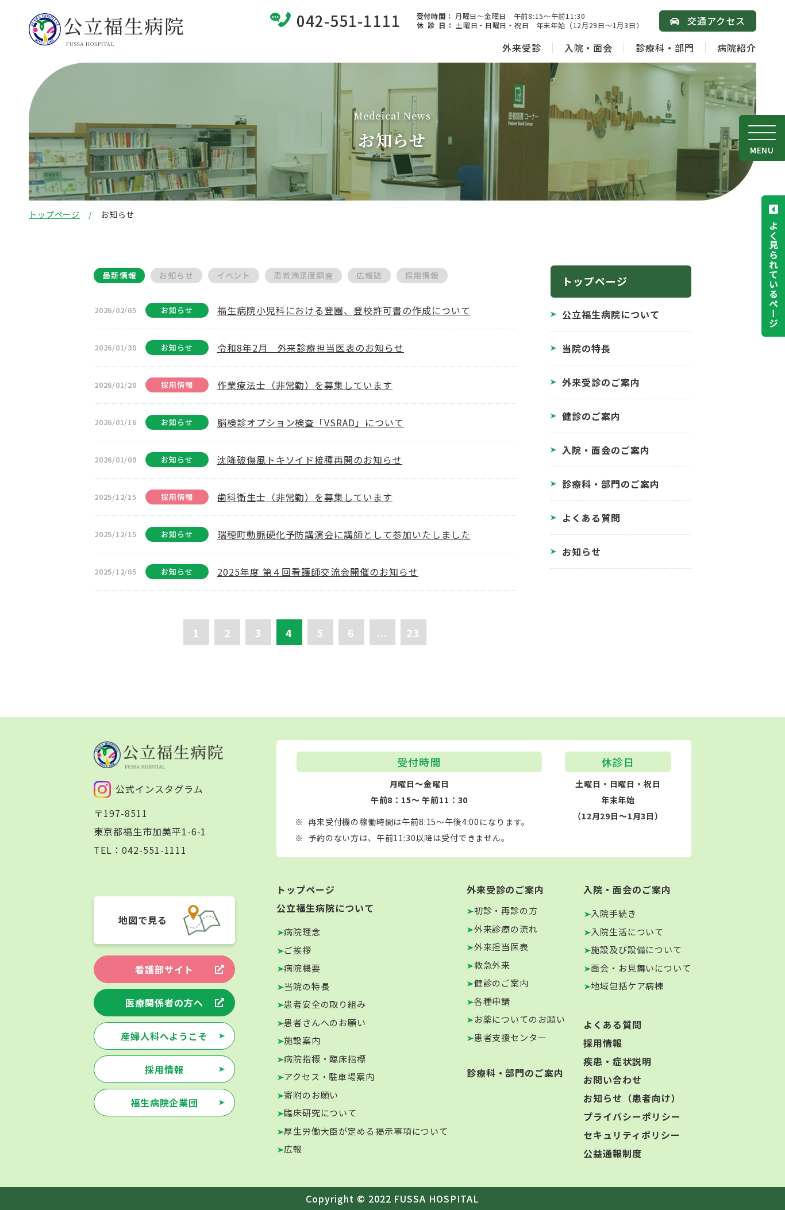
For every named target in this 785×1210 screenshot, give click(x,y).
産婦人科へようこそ (165, 1036)
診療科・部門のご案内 (611, 484)
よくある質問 (591, 518)
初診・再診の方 (506, 910)
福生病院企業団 (164, 1102)
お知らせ (581, 551)
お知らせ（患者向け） (632, 1098)
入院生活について (627, 932)
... (382, 632)
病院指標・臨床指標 (325, 1059)
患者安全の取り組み (325, 1004)
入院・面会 (588, 48)
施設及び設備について (636, 949)
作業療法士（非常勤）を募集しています (304, 385)
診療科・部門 (665, 48)
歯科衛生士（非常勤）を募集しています (304, 497)
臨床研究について (320, 1113)
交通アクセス (716, 21)
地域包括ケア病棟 (627, 986)
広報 (293, 1149)
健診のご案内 (591, 416)
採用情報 (164, 1069)
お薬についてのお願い (519, 1019)
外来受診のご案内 (601, 382)
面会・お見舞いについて (641, 968)
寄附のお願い (311, 1095)
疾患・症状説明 (617, 1061)
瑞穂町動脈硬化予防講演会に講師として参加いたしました (344, 534)
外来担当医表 (501, 947)
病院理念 (302, 932)
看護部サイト (164, 969)
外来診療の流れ (506, 929)
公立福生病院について (611, 314)
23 (413, 632)
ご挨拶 (297, 950)
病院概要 (302, 968)
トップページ (54, 214)
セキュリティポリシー (631, 1135)
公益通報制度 (612, 1153)
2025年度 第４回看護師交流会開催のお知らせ (317, 572)
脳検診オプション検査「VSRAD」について (310, 422)
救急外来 (492, 965)
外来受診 (521, 48)
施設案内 (302, 1040)
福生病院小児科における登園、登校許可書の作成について (344, 310)
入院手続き (614, 913)
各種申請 (492, 1001)
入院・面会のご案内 (606, 450)
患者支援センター (510, 1037)
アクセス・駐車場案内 (329, 1076)
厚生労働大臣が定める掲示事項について (366, 1131)
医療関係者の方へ (164, 1002)
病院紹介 (736, 48)
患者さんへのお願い (325, 1022)
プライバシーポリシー (632, 1116)
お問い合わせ (612, 1079)
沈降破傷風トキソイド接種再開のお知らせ (309, 460)
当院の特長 (586, 348)
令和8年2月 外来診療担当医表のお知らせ (310, 347)
